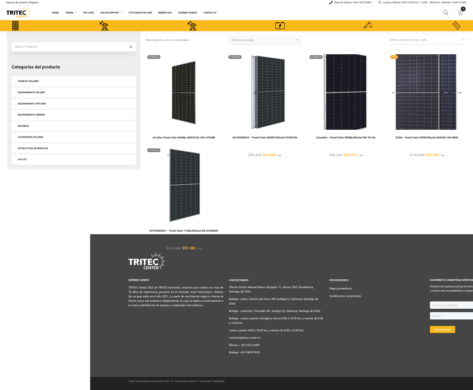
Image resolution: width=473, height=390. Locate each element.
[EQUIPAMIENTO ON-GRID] (103, 25)
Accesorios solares (30, 137)
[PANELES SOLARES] (15, 25)
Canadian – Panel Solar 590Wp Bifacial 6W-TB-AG (345, 137)
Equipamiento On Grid (31, 92)
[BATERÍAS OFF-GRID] (280, 25)
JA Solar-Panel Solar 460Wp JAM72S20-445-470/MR (183, 137)
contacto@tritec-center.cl (244, 337)
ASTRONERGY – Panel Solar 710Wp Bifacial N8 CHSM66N (183, 230)
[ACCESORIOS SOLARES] (456, 25)
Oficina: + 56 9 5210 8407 (244, 345)
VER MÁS (183, 82)
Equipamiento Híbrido (31, 114)
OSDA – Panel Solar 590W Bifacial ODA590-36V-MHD (427, 137)
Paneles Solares (28, 81)
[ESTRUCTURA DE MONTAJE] (368, 25)
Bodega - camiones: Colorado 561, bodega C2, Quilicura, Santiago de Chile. (275, 311)
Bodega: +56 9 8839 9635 (244, 352)
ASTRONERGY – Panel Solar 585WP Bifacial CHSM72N (264, 137)
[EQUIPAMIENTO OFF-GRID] (192, 25)
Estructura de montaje (33, 148)
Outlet (22, 159)
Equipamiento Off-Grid (32, 103)
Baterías (23, 126)
